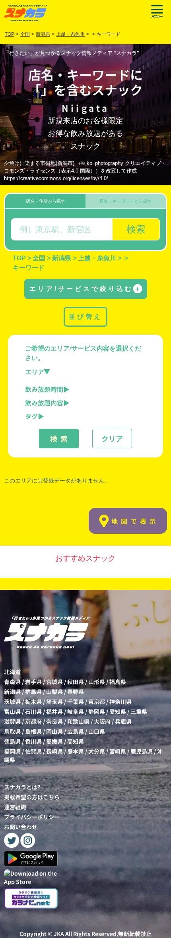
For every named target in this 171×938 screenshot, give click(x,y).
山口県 (96, 731)
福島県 (117, 682)
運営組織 (15, 807)
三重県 (138, 711)
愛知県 (117, 711)
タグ (31, 416)
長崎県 (54, 751)
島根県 (33, 731)
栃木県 (33, 701)
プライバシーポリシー (32, 817)
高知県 (75, 741)
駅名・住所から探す (45, 201)
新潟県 (12, 692)
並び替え (85, 316)
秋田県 (75, 682)
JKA (59, 934)
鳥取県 (12, 731)
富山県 (12, 711)
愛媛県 (54, 741)
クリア (112, 438)
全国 (25, 34)
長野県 (75, 692)
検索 (136, 229)
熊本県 (75, 751)
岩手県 (33, 682)
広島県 (75, 731)
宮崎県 (117, 751)
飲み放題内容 (44, 402)
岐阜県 (75, 711)
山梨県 (54, 692)
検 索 (59, 438)
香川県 (33, 741)
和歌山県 (78, 721)
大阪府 (102, 721)
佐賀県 (33, 751)
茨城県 (12, 701)
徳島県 (12, 741)
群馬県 (33, 692)
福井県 (54, 711)
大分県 (96, 751)
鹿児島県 (141, 751)
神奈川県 (120, 701)
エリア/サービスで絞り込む (85, 288)
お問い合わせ (20, 827)
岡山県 (54, 731)
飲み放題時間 (44, 389)
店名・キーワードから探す (125, 201)
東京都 (96, 701)
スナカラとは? (22, 787)
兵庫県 (123, 721)
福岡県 (12, 751)
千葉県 (75, 701)
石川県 (33, 711)
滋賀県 (12, 721)
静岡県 (96, 711)
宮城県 (54, 682)
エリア (34, 371)
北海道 (12, 672)
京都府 (33, 721)
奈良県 (54, 721)
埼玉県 (54, 701)
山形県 (96, 682)
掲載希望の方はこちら (32, 797)
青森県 (12, 682)
